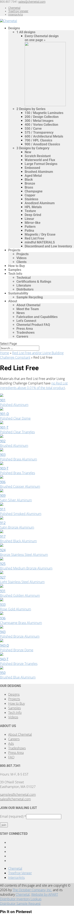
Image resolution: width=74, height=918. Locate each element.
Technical (23, 278)
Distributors (25, 289)
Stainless (31, 199)
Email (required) (13, 816)
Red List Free (34, 238)
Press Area (24, 329)
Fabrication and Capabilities (37, 317)
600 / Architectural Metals (44, 136)
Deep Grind (33, 215)
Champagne (34, 191)
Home (4, 353)
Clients (21, 262)
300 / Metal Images (39, 121)
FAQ (11, 757)
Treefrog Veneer (18, 11)
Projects (14, 250)
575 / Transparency (39, 132)
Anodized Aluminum (40, 203)
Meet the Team (27, 309)
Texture (30, 211)
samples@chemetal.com (18, 794)
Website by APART (44, 894)
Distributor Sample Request (20, 903)
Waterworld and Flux (40, 160)
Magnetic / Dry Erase (40, 234)
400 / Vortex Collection (41, 125)
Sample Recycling (29, 297)
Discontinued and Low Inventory (48, 246)
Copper (30, 195)
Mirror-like (32, 223)
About (12, 301)
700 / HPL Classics (38, 140)
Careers (22, 336)
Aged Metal (33, 176)
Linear (29, 219)
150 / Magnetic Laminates (44, 113)
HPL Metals (33, 207)
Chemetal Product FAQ (33, 325)
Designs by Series (30, 109)
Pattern (30, 227)
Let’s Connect (26, 321)
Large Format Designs (41, 164)
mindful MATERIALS (40, 242)
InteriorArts (15, 14)
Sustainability (18, 293)
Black (29, 179)
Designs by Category (32, 148)
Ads (11, 743)
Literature (23, 285)
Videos (21, 258)
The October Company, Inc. (32, 890)
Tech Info (15, 274)
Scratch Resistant (38, 156)
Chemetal (14, 7)
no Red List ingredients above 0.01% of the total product (34, 385)
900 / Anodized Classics (42, 144)
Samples (14, 270)
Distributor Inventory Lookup (21, 899)
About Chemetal (28, 305)
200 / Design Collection (42, 117)
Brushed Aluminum (39, 172)
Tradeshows (25, 332)
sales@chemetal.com (15, 799)
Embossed (32, 168)
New (28, 152)
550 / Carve (33, 128)
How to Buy (16, 266)
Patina (29, 230)
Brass (29, 187)
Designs (14, 28)
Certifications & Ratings (33, 281)
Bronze (30, 183)
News (20, 313)
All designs (25, 32)
